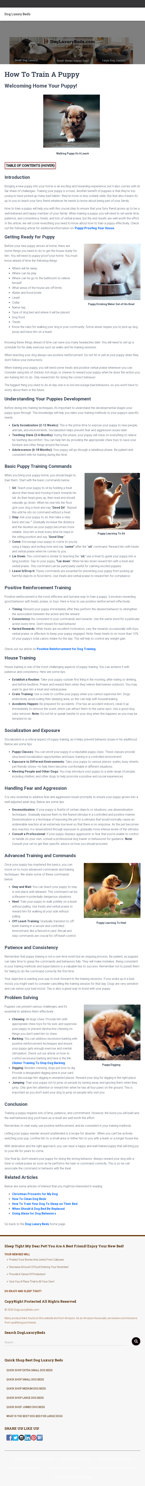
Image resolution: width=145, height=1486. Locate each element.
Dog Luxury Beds (37, 1224)
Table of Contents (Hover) (30, 165)
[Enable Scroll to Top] (137, 1478)
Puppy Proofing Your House (94, 228)
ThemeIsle (85, 1477)
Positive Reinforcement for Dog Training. (66, 649)
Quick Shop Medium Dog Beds (26, 1388)
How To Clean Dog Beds (29, 1199)
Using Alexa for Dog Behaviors (34, 1213)
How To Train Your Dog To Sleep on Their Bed (44, 1204)
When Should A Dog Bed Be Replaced (38, 1209)
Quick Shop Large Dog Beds (25, 1397)
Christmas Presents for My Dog (35, 1194)
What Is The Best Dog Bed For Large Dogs (34, 1416)
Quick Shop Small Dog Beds (25, 1379)
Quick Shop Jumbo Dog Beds (25, 1407)
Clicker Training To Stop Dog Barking (38, 1063)
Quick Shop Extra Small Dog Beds (29, 1370)
